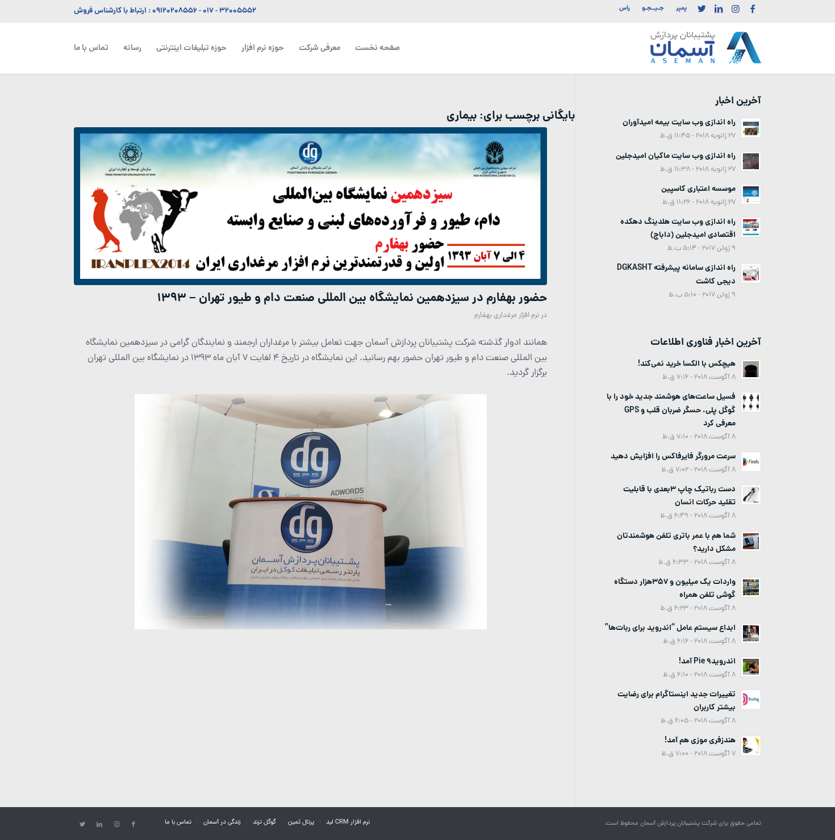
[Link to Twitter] (701, 8)
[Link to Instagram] (735, 8)
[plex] (310, 206)
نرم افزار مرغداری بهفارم (506, 315)
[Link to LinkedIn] (718, 8)
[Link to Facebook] (752, 8)
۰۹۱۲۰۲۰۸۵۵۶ (174, 11)
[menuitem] (678, 8)
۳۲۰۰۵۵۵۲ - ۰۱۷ (229, 11)
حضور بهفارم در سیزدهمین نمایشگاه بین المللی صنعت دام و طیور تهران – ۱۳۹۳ (352, 298)
